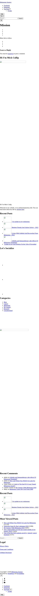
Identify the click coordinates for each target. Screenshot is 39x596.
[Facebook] (18, 265)
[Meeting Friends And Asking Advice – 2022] (8, 227)
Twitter (10, 11)
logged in (10, 53)
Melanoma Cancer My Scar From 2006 (21, 489)
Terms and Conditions (6, 549)
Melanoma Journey (5, 2)
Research (6, 309)
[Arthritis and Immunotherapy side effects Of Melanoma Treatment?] (8, 241)
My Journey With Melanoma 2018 (26, 487)
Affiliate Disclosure (6, 552)
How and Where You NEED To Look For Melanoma (20, 523)
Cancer (6, 304)
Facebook (7, 5)
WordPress (11, 573)
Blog (5, 302)
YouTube (6, 9)
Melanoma (7, 305)
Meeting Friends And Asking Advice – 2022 (25, 227)
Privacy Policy (4, 546)
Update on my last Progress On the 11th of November (20, 244)
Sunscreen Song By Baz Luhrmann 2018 (16, 526)
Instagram (7, 7)
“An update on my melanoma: (21, 221)
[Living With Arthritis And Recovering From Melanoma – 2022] (8, 233)
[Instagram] (18, 279)
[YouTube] (18, 294)
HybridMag (20, 573)
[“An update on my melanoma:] (8, 221)
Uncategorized (8, 310)
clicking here (20, 209)
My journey (7, 307)
